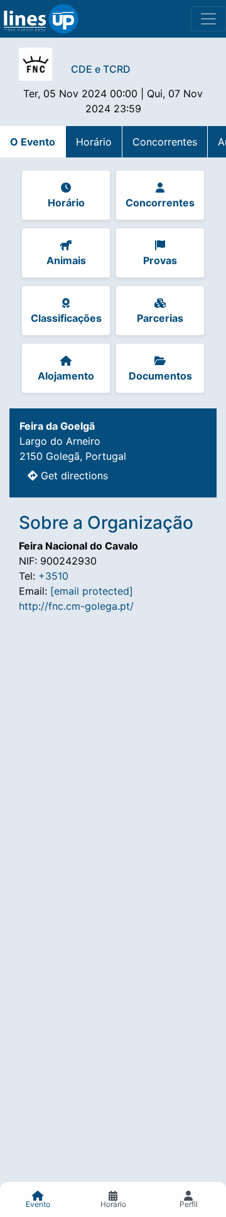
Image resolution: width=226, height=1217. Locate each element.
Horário (94, 142)
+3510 (53, 576)
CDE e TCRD (101, 69)
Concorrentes (164, 142)
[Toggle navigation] (208, 18)
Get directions (73, 475)
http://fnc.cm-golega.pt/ (76, 606)
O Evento (32, 142)
